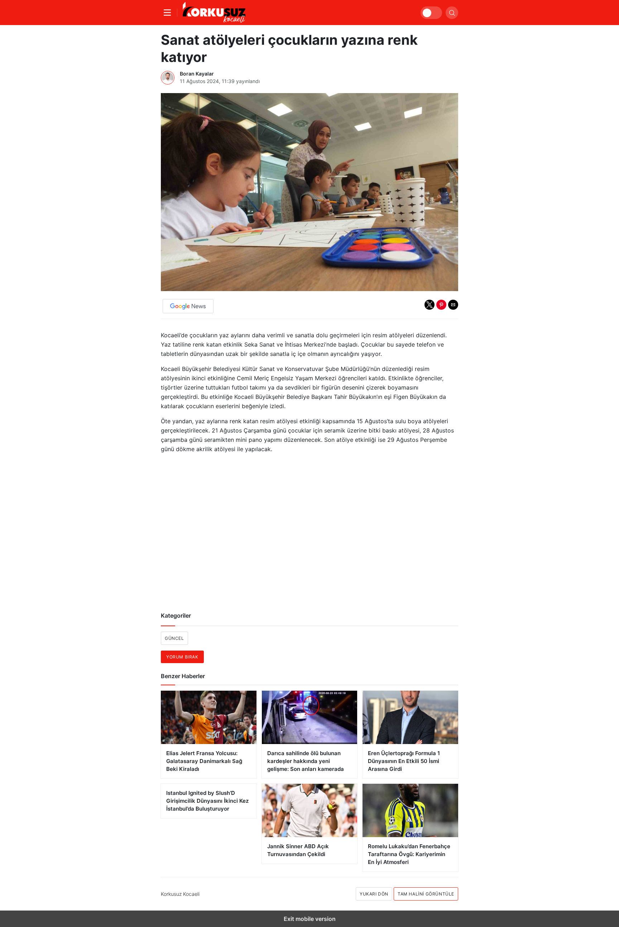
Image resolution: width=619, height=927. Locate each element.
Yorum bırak (182, 657)
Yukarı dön (374, 894)
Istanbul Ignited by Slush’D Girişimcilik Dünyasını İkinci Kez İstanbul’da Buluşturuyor (207, 801)
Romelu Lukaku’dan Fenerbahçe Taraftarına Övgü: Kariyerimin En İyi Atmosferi (409, 854)
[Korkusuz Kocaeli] (214, 12)
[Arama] (452, 12)
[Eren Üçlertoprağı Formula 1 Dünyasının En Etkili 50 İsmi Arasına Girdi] (410, 717)
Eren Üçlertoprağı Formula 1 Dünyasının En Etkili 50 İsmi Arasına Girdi (404, 761)
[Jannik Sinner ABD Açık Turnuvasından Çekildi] (310, 810)
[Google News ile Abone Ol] (188, 306)
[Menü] (169, 12)
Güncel (174, 638)
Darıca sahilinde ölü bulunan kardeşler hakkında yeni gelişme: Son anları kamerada (305, 761)
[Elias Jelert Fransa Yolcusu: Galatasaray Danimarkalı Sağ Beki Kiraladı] (208, 717)
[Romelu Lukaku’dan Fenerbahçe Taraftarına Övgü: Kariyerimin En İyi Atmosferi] (410, 810)
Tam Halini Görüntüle (426, 894)
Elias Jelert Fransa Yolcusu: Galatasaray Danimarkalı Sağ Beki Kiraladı (204, 761)
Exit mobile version (310, 918)
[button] (429, 305)
